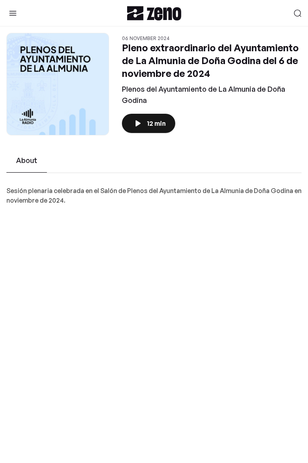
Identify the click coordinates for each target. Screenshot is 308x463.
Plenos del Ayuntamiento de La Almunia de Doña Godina (203, 95)
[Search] (297, 13)
